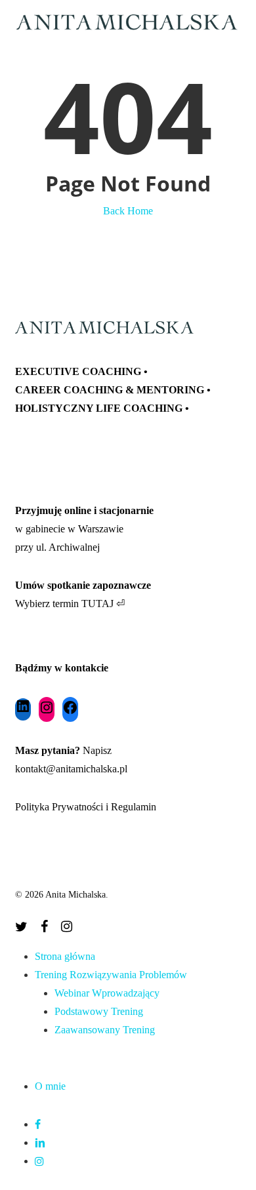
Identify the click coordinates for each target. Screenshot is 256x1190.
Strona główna (65, 956)
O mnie (50, 1086)
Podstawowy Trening (98, 1011)
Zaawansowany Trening (104, 1029)
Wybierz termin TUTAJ (64, 603)
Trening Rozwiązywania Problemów (111, 974)
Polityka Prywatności (59, 806)
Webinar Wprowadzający (107, 993)
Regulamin (133, 806)
